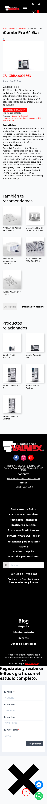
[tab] (10, 306)
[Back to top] (26, 792)
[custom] (31, 458)
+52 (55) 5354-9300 (23, 486)
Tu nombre (9, 692)
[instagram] (23, 458)
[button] (4, 39)
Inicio (5, 29)
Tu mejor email (11, 730)
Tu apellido (9, 717)
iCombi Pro (22, 29)
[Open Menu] (25, 8)
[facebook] (16, 458)
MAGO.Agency (32, 663)
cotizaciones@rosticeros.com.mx (23, 478)
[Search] (6, 565)
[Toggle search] (33, 4)
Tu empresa (9, 704)
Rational (12, 29)
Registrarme (35, 744)
